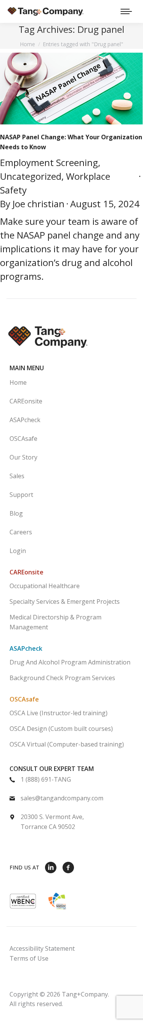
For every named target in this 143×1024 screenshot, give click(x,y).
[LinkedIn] (50, 867)
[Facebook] (68, 867)
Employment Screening (49, 162)
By (32, 203)
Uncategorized (30, 176)
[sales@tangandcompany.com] (57, 802)
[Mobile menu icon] (126, 11)
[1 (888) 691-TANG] (57, 783)
